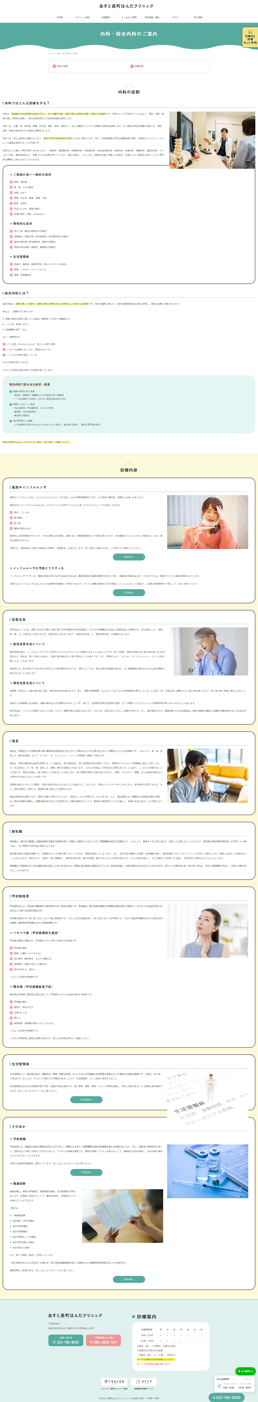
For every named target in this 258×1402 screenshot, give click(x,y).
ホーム (51, 53)
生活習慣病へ (86, 1099)
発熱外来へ (129, 557)
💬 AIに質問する (245, 1371)
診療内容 (139, 66)
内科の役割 (62, 66)
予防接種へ (129, 592)
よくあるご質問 (129, 17)
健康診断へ (129, 1279)
